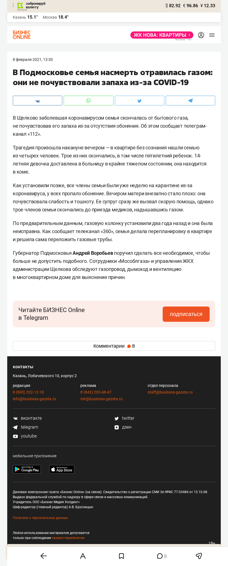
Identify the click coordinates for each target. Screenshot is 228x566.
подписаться (186, 314)
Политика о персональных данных (40, 518)
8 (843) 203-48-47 (95, 392)
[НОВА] (160, 35)
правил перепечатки (68, 538)
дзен (126, 427)
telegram (29, 427)
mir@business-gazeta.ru (101, 399)
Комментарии (114, 346)
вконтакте (31, 418)
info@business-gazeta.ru (34, 399)
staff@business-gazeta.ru (170, 392)
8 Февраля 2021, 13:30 (33, 59)
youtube (28, 436)
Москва (50, 17)
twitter (127, 418)
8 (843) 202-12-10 (28, 392)
